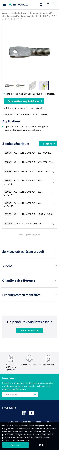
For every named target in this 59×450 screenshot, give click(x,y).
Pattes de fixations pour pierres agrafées (36, 13)
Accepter (16, 444)
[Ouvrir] (4, 5)
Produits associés (11, 16)
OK (35, 394)
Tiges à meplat (26, 16)
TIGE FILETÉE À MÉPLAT (45, 16)
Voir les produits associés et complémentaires (24, 108)
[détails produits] (55, 251)
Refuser (43, 444)
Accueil (5, 13)
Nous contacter (39, 114)
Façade (13, 13)
